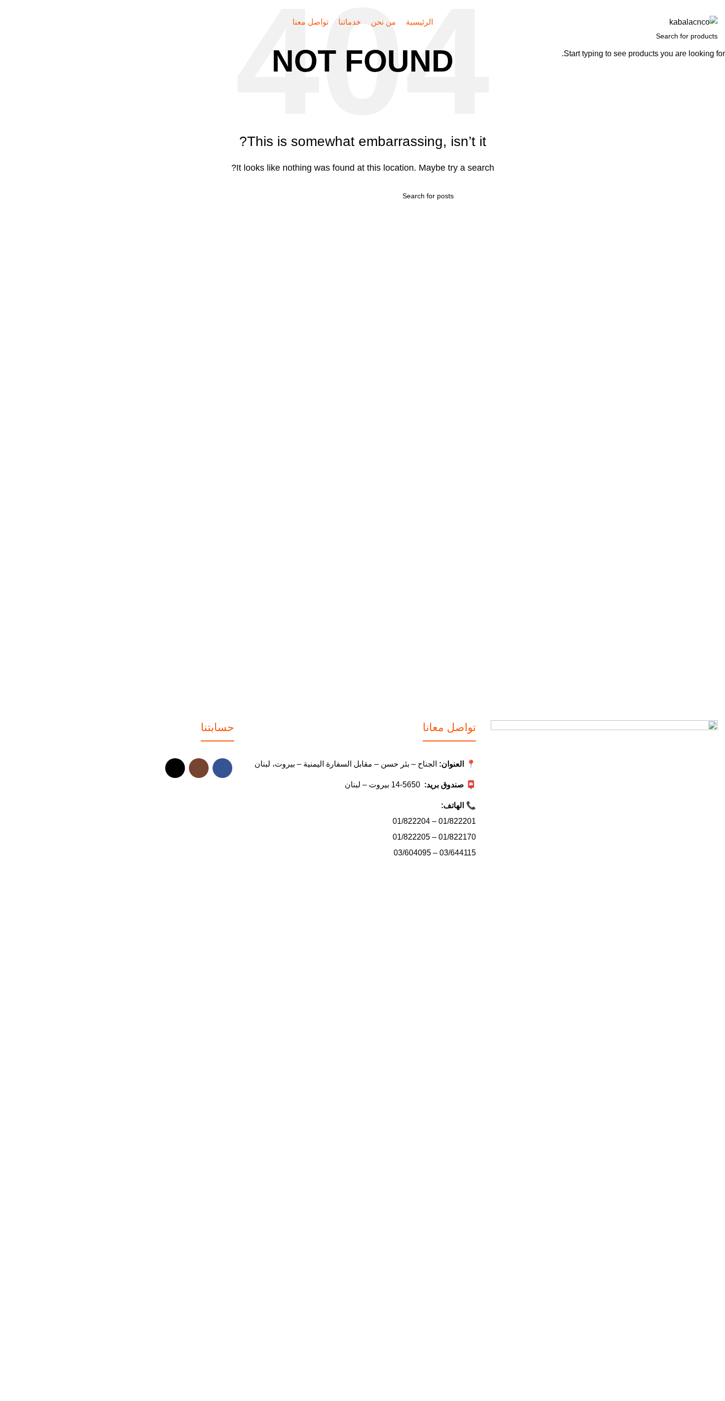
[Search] (10, 22)
